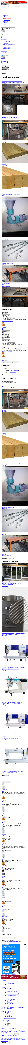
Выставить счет (11, 1003)
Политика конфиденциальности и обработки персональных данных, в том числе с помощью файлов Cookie (13, 1031)
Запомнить (5, 55)
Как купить (9, 988)
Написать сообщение (7, 321)
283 (3, 918)
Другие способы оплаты (10, 1018)
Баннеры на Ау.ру (11, 999)
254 (3, 877)
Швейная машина (14, 370)
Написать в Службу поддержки (9, 1035)
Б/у (11, 368)
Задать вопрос (5, 331)
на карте (18, 348)
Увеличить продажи (12, 991)
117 (3, 791)
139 (3, 835)
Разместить (4, 37)
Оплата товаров (5, 1020)
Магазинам (9, 1002)
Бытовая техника (13, 81)
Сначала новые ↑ (6, 782)
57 (2, 898)
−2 (9, 329)
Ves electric (13, 372)
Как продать (10, 989)
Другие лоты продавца (9, 117)
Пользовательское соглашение (8, 1028)
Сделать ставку (6, 315)
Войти (3, 58)
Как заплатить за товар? (13, 994)
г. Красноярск (5, 81)
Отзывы (4, 329)
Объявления (10, 1000)
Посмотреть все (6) (6, 286)
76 (2, 328)
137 (3, 814)
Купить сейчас (11, 318)
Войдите (4, 941)
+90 (7, 329)
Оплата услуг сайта (6, 1011)
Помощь (3, 987)
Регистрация (4, 61)
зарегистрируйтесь (13, 941)
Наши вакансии (11, 981)
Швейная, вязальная (16, 82)
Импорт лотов (10, 992)
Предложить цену (14, 362)
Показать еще (5, 775)
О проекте (3, 980)
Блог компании (10, 983)
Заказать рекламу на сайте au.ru (10, 974)
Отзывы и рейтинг (11, 995)
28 (2, 859)
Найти (3, 29)
